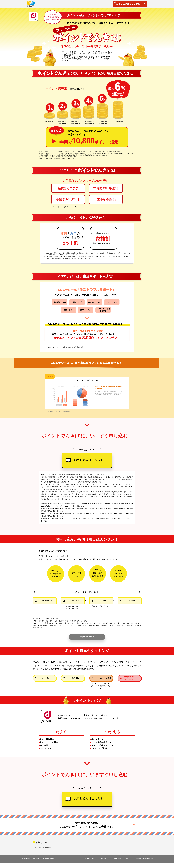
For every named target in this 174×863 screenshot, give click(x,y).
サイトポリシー (105, 858)
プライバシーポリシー (90, 858)
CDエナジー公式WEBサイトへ (144, 858)
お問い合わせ (118, 858)
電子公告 (129, 858)
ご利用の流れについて (87, 637)
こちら (35, 847)
